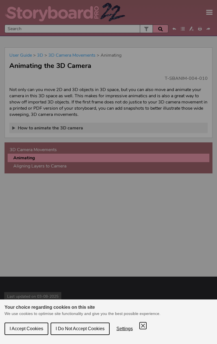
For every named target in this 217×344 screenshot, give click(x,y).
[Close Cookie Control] (143, 325)
